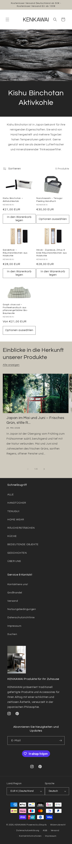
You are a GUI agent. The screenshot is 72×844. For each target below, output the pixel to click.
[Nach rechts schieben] (44, 469)
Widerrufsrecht (58, 825)
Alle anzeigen (11, 365)
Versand (12, 601)
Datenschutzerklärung (27, 830)
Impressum (14, 626)
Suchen (12, 634)
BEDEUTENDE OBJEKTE (23, 544)
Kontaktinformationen (30, 836)
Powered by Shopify (37, 825)
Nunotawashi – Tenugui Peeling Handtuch (49, 199)
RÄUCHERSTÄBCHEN (21, 528)
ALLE (10, 494)
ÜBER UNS (14, 561)
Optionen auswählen (53, 219)
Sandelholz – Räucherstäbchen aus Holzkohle (15, 253)
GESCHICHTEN (17, 553)
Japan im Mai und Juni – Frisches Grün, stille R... (35, 420)
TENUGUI (13, 511)
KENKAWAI (20, 825)
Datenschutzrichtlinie (21, 617)
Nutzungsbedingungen (21, 609)
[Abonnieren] (60, 740)
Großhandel (14, 592)
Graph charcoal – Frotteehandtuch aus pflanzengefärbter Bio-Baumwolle (15, 308)
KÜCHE (12, 536)
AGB (45, 830)
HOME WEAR (15, 519)
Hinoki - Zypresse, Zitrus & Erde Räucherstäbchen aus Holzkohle (51, 253)
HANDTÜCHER (16, 503)
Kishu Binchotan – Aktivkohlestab (13, 199)
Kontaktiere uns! (17, 584)
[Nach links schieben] (28, 469)
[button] (7, 19)
